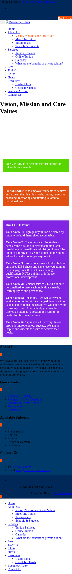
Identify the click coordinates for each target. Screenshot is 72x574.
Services (13, 49)
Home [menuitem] (11, 503)
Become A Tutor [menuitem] (18, 565)
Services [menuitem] (13, 524)
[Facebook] (71, 8)
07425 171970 (22, 466)
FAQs (11, 73)
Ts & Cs (13, 70)
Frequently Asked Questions (25, 399)
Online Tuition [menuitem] (24, 531)
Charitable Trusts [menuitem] (25, 562)
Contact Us (14, 94)
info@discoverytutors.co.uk (39, 1)
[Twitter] (71, 11)
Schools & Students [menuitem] (27, 520)
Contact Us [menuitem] (14, 569)
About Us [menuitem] (14, 506)
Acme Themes (63, 493)
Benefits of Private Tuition (24, 403)
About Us (14, 32)
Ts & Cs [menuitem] (13, 544)
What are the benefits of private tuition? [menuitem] (39, 538)
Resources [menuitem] (14, 555)
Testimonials (23, 42)
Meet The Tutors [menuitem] (25, 513)
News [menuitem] (11, 551)
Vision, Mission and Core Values (35, 35)
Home (11, 28)
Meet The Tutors (25, 39)
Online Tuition (24, 56)
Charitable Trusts (25, 87)
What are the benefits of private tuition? (39, 63)
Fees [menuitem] (10, 541)
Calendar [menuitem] (20, 534)
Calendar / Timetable (20, 396)
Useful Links (23, 84)
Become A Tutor (18, 91)
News (11, 77)
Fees (10, 67)
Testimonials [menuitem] (23, 517)
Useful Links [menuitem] (23, 558)
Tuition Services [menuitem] (25, 527)
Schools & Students (27, 46)
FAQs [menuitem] (11, 548)
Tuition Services (25, 53)
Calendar (20, 60)
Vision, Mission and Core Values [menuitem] (35, 510)
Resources (14, 80)
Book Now (65, 18)
